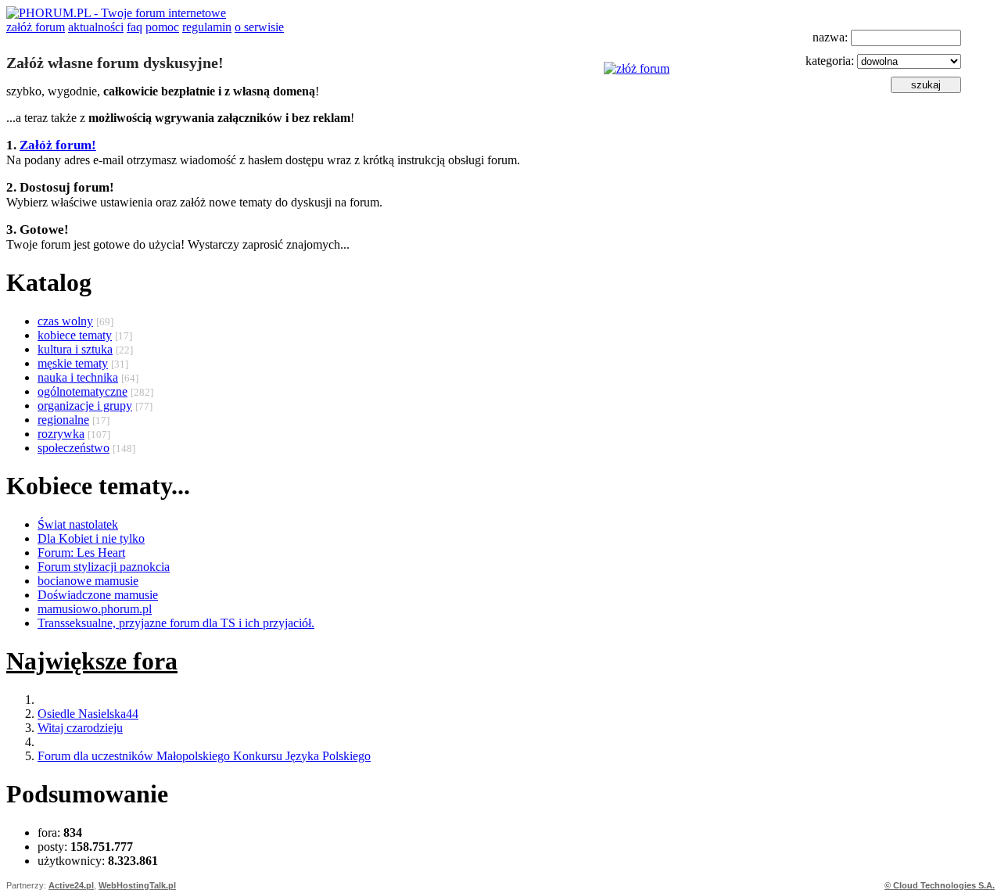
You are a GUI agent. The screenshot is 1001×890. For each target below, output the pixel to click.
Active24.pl (71, 885)
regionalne (63, 419)
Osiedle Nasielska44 (88, 713)
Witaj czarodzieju (80, 727)
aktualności (96, 27)
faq (134, 27)
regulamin (206, 27)
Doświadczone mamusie (98, 594)
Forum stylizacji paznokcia (104, 566)
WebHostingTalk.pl (137, 885)
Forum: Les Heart (81, 552)
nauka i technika (78, 377)
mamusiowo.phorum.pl (95, 608)
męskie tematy (73, 363)
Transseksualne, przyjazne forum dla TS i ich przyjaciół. (176, 623)
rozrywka (61, 433)
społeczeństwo (73, 447)
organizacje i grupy (85, 405)
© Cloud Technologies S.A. (939, 885)
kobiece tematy (75, 335)
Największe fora (92, 661)
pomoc (162, 27)
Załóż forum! (58, 145)
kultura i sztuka (75, 349)
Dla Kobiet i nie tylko (91, 538)
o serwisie (259, 27)
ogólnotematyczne (82, 391)
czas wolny (65, 321)
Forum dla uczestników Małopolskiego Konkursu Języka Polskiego (204, 756)
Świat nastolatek (78, 524)
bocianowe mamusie (88, 580)
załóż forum (35, 27)
